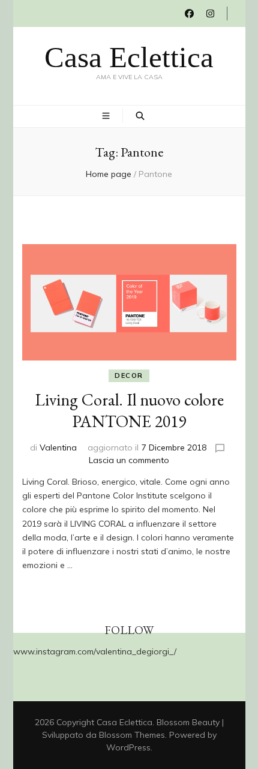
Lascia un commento (129, 460)
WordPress (128, 747)
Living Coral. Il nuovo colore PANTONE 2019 (129, 410)
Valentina (58, 447)
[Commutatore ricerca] (140, 116)
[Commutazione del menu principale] (107, 116)
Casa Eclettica (129, 57)
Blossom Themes (132, 734)
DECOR (129, 375)
